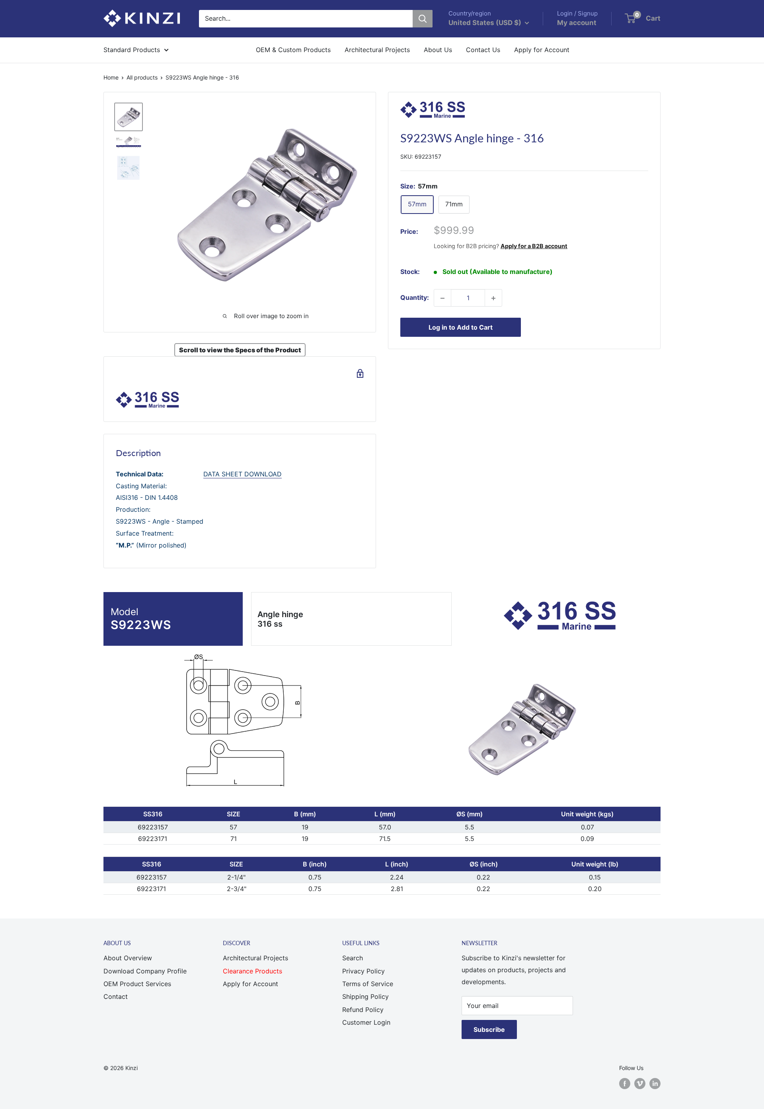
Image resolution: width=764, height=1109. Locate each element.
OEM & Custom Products (293, 50)
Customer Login (366, 1022)
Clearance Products (212, 50)
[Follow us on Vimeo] (639, 1083)
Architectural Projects (377, 50)
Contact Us (483, 50)
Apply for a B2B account (534, 246)
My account (576, 23)
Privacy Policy (363, 971)
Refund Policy (363, 1010)
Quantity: (414, 298)
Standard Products (131, 50)
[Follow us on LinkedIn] (655, 1083)
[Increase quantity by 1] (493, 298)
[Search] (423, 18)
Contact (115, 996)
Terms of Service (367, 984)
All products (142, 77)
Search (352, 958)
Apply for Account (541, 50)
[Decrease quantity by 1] (442, 298)
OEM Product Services (137, 984)
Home (111, 77)
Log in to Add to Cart (461, 328)
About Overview (127, 958)
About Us (438, 50)
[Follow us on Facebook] (624, 1083)
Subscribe (489, 1029)
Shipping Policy (365, 996)
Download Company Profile (145, 971)
